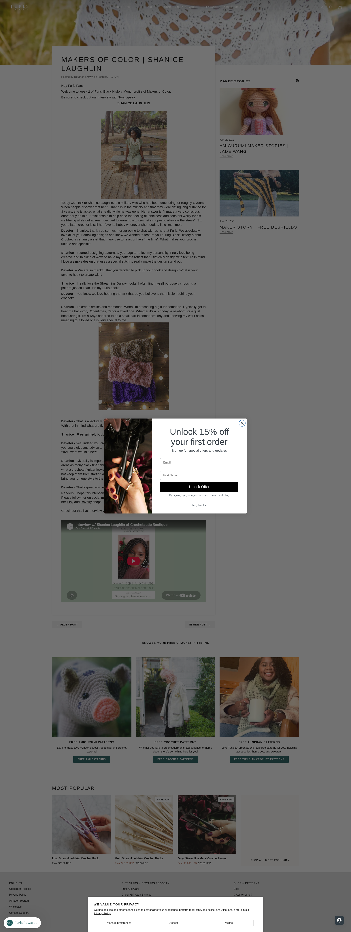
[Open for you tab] (339, 920)
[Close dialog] (242, 423)
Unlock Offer (199, 487)
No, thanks (199, 505)
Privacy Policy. (102, 913)
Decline (228, 922)
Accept (173, 922)
